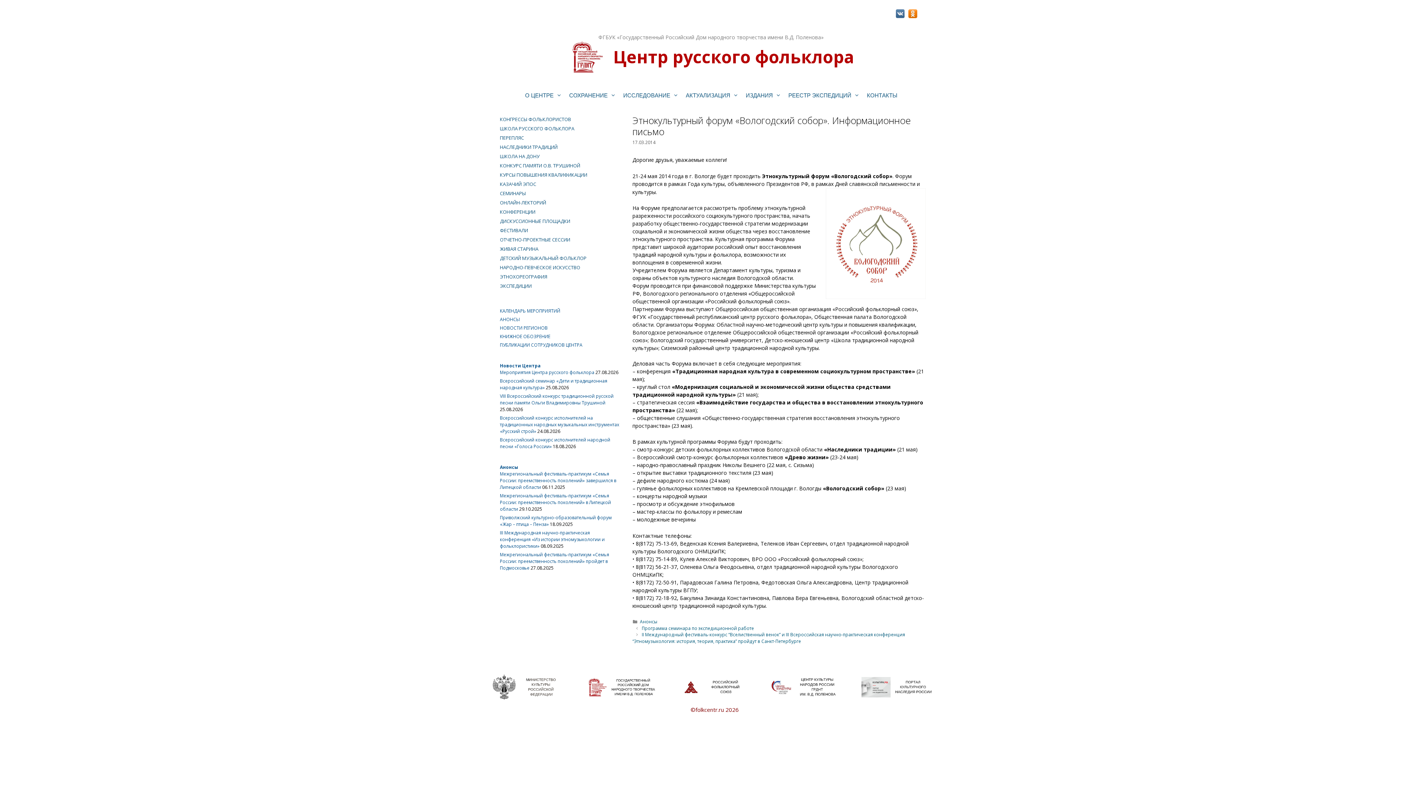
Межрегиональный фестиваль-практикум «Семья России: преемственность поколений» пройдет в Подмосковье (554, 561)
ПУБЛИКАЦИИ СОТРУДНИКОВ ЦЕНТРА (541, 345)
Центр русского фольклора (733, 56)
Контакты (882, 95)
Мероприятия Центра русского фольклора (547, 372)
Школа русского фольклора (537, 128)
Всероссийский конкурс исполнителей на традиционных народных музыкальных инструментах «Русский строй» (559, 424)
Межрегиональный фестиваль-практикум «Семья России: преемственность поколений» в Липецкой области (555, 502)
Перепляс (512, 137)
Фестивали (514, 230)
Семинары (513, 193)
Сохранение (588, 95)
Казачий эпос (518, 184)
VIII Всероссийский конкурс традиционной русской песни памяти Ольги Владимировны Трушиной (557, 399)
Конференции (517, 212)
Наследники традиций (529, 147)
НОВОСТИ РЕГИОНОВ (524, 328)
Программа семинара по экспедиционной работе (698, 628)
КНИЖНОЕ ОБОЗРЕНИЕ (525, 336)
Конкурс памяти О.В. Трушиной (540, 165)
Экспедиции (516, 286)
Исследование (646, 95)
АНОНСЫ (510, 319)
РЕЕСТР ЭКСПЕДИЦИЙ (819, 95)
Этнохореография (523, 276)
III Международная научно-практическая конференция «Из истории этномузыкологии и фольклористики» (552, 539)
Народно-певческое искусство (540, 267)
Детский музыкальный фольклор (543, 258)
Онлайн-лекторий (523, 202)
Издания (759, 95)
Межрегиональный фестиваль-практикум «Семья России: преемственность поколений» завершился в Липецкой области (558, 480)
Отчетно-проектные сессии (535, 239)
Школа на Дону (520, 156)
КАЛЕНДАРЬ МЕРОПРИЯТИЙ (530, 311)
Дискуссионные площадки (535, 221)
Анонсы (648, 621)
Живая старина (519, 249)
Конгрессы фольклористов (535, 119)
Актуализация (708, 95)
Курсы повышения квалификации (543, 174)
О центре (539, 95)
